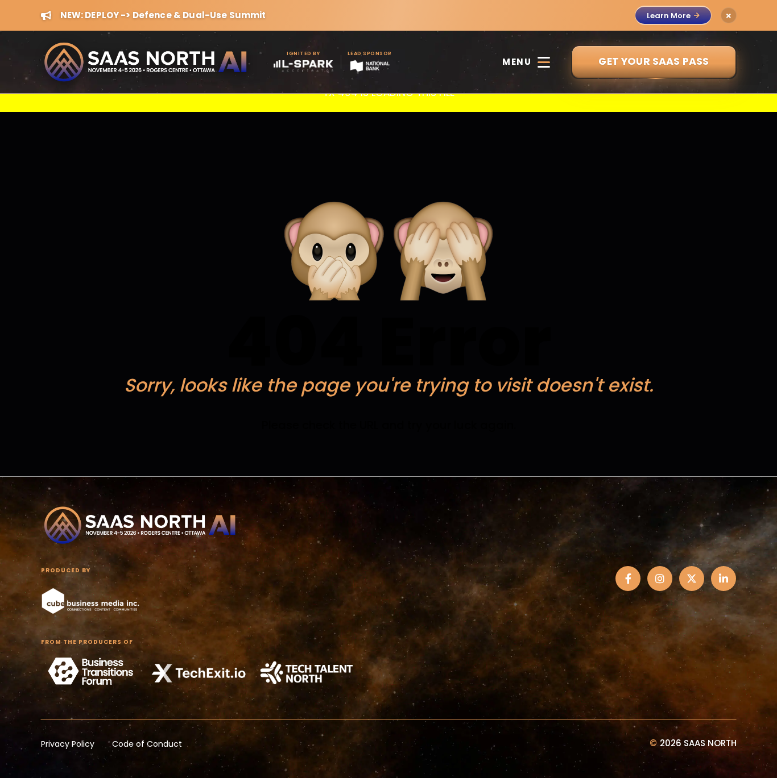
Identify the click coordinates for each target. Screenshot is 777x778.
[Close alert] (729, 15)
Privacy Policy (67, 744)
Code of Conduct (147, 744)
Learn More (669, 15)
